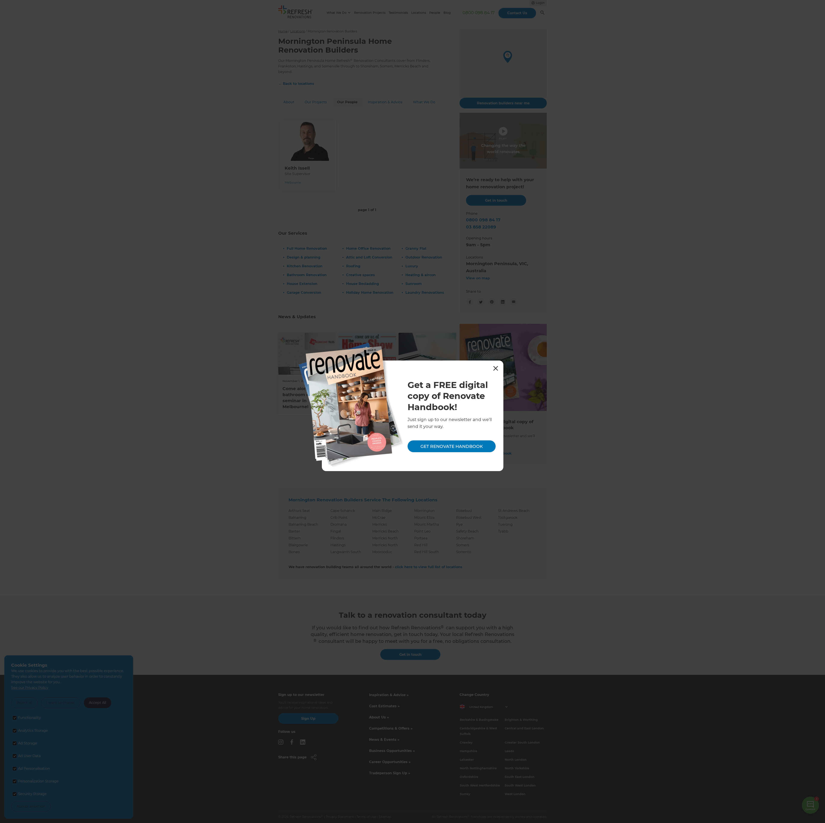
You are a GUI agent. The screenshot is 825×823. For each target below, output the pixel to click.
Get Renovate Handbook (451, 446)
